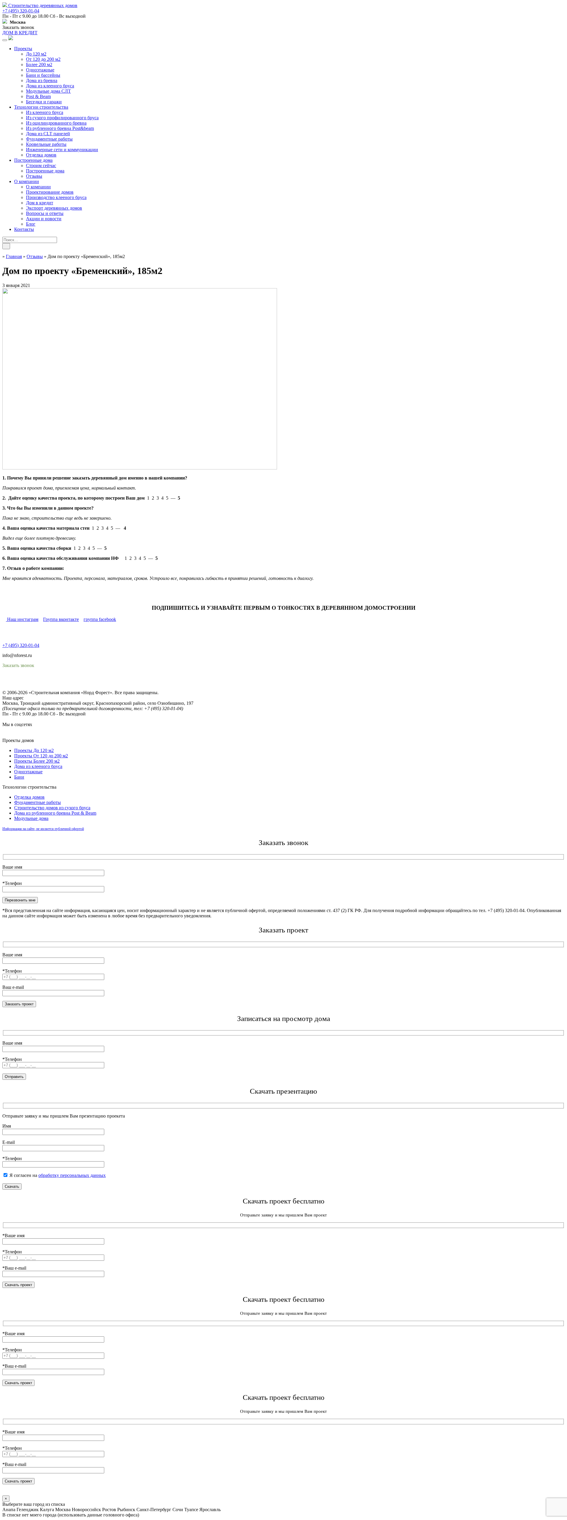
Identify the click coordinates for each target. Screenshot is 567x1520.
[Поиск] (6, 246)
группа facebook (100, 619)
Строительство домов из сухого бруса (52, 807)
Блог (30, 223)
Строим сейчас (41, 165)
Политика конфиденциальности (34, 681)
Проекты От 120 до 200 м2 (41, 755)
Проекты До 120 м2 (34, 750)
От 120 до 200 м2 (43, 59)
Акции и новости (43, 218)
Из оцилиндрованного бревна (56, 122)
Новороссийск (86, 1509)
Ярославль (210, 1509)
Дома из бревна (41, 80)
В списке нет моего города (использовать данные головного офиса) (70, 1514)
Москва (63, 1509)
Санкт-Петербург (153, 1509)
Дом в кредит (39, 202)
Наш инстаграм (22, 619)
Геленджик (28, 1509)
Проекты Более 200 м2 (37, 761)
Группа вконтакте (61, 619)
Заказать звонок (18, 27)
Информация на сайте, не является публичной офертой (43, 829)
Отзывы (34, 176)
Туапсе (191, 1509)
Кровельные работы (46, 144)
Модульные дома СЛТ (48, 91)
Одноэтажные (40, 69)
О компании (26, 181)
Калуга (47, 1509)
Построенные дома (33, 160)
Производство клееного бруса (56, 197)
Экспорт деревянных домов (54, 208)
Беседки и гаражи (44, 101)
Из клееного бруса (44, 112)
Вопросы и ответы (44, 213)
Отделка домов (41, 154)
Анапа (8, 1509)
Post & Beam (38, 96)
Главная (14, 256)
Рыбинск (126, 1509)
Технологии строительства (41, 107)
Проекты (23, 48)
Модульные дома (31, 818)
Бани (19, 776)
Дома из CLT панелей (48, 133)
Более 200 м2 (39, 64)
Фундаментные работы (49, 138)
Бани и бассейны (43, 75)
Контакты (24, 229)
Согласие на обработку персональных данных (48, 687)
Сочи (177, 1509)
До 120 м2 (36, 53)
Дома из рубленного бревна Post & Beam (55, 813)
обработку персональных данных (72, 1175)
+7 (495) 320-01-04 (20, 10)
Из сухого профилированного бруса (62, 117)
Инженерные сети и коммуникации (62, 149)
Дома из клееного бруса (50, 85)
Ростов (109, 1509)
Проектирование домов (50, 192)
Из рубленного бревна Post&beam (60, 128)
